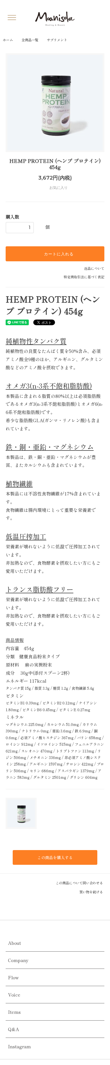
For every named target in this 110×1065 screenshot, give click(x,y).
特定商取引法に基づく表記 (84, 276)
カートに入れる (58, 253)
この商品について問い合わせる (80, 882)
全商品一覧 (29, 39)
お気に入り (58, 188)
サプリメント (57, 39)
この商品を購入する (55, 857)
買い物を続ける (91, 891)
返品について (94, 268)
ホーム (8, 39)
